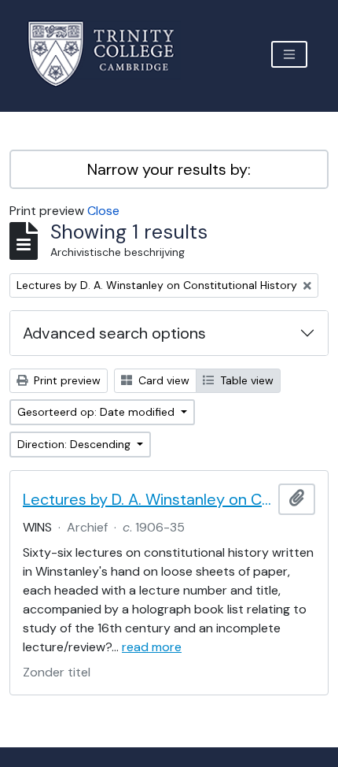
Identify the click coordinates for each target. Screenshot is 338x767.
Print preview (66, 380)
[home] (110, 54)
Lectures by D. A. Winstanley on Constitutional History (147, 499)
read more (152, 647)
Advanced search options (114, 333)
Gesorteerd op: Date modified (97, 412)
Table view (245, 380)
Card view (162, 380)
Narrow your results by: (169, 169)
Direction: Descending (75, 444)
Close (103, 210)
